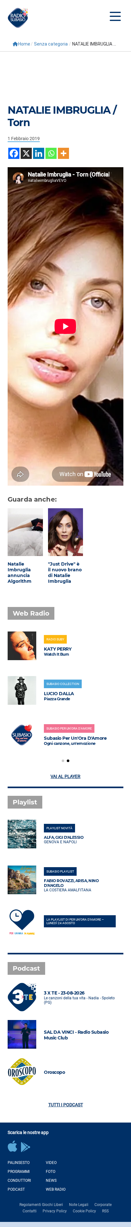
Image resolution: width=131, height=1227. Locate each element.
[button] (63, 761)
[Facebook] (13, 153)
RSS (105, 1211)
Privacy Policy (55, 1211)
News (51, 1180)
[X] (26, 153)
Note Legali (78, 1204)
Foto (50, 1171)
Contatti (30, 1211)
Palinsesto (19, 1163)
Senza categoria (51, 43)
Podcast (16, 1189)
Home (24, 43)
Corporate (103, 1204)
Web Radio (56, 1189)
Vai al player (65, 776)
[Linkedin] (38, 153)
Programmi (19, 1171)
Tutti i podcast (65, 1104)
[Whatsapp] (51, 153)
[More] (63, 153)
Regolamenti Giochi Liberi (41, 1204)
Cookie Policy (84, 1211)
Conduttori (19, 1180)
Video (51, 1163)
